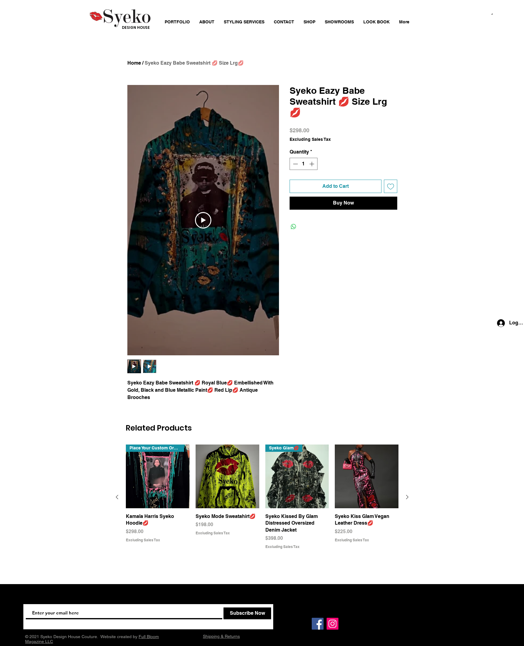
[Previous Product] (117, 497)
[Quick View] (227, 476)
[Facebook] (318, 624)
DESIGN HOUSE (136, 27)
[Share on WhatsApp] (293, 226)
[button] (492, 14)
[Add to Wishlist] (390, 186)
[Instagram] (332, 624)
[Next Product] (407, 497)
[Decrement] (295, 164)
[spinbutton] (303, 164)
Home (134, 63)
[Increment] (312, 164)
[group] (262, 497)
